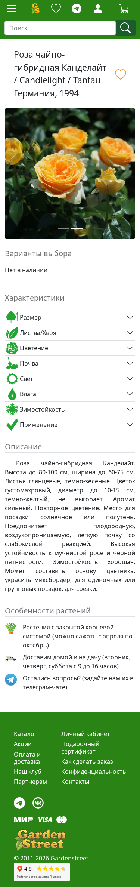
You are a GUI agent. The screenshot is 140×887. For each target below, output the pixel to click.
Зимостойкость (41, 409)
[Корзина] (124, 8)
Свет (25, 379)
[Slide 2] (77, 228)
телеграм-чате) (45, 687)
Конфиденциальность (93, 771)
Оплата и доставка (27, 758)
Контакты (75, 781)
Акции (23, 744)
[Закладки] (56, 9)
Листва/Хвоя (37, 333)
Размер (29, 317)
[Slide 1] (63, 228)
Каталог (25, 734)
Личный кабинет (85, 734)
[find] (126, 28)
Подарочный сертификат (80, 747)
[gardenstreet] (40, 840)
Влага (27, 394)
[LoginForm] (97, 8)
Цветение (33, 348)
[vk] (38, 801)
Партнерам (30, 781)
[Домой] (35, 8)
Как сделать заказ (87, 761)
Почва (28, 363)
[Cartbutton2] (124, 8)
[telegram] (76, 9)
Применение (37, 425)
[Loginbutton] (97, 8)
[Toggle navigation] (11, 8)
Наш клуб (27, 771)
